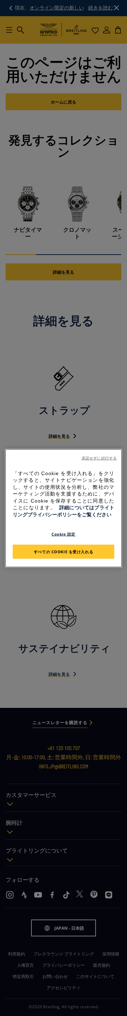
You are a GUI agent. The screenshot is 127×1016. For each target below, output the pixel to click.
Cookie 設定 (63, 533)
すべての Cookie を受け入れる (63, 551)
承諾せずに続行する (99, 457)
